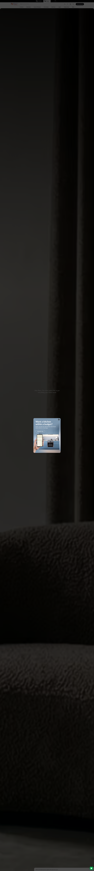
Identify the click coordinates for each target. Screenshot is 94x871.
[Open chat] (91, 868)
